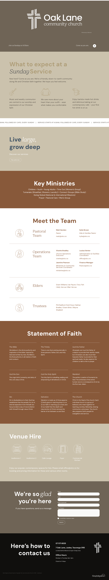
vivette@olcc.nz (62, 259)
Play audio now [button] (15, 160)
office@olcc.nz (85, 259)
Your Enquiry (61, 508)
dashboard (39, 573)
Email (59, 497)
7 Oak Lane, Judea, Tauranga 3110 (70, 547)
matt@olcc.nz (61, 236)
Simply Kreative (12, 573)
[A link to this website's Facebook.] (94, 45)
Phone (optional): (62, 502)
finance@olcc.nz (85, 266)
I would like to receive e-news (67, 518)
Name (59, 491)
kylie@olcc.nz (84, 236)
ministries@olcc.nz (63, 270)
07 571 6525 (61, 543)
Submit (61, 522)
